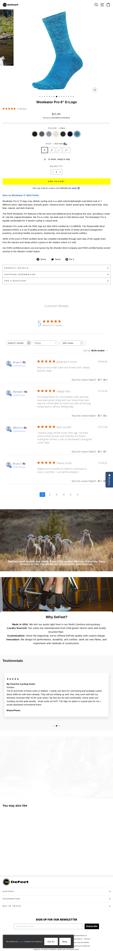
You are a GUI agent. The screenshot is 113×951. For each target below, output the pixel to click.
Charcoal (35, 134)
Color (56, 128)
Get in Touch (12, 906)
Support (9, 891)
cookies (21, 941)
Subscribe (92, 926)
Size (54, 144)
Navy (70, 134)
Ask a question (15, 281)
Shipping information (20, 274)
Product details (16, 268)
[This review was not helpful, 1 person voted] (104, 451)
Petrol (77, 134)
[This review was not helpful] (104, 379)
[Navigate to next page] (77, 494)
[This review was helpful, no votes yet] (99, 379)
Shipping (46, 118)
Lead (49, 134)
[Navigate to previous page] (35, 494)
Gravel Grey (42, 134)
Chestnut (63, 134)
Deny (65, 942)
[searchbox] (16, 343)
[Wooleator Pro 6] (4, 865)
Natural (56, 134)
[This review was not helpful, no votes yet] (104, 481)
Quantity (56, 166)
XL (66, 150)
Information (11, 899)
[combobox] (45, 343)
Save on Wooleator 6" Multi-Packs (21, 195)
